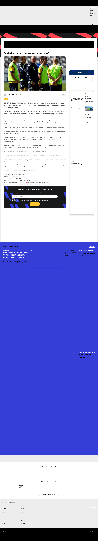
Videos (69, 19)
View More (92, 246)
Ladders (4, 520)
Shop (22, 517)
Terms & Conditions (91, 531)
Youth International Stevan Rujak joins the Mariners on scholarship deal (77, 164)
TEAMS (62, 19)
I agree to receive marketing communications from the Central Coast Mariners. (31, 200)
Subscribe (23, 520)
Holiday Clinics (93, 19)
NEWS (57, 19)
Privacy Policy (22, 199)
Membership (24, 512)
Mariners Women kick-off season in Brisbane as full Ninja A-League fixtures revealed (77, 109)
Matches (4, 517)
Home (5, 50)
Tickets (22, 515)
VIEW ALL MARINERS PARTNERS (49, 494)
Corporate (77, 19)
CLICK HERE (15, 180)
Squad (3, 523)
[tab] (76, 78)
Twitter (26, 182)
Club (84, 19)
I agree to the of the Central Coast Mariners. (26, 199)
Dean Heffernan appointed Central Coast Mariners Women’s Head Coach (77, 99)
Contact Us (23, 523)
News (9, 50)
